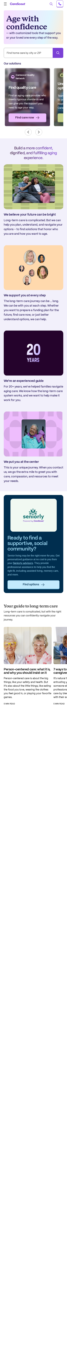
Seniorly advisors (23, 563)
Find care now (24, 117)
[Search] (58, 53)
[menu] (6, 3)
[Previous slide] (28, 132)
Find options (31, 584)
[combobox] (33, 53)
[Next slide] (38, 132)
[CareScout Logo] (18, 4)
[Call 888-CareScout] (59, 3)
